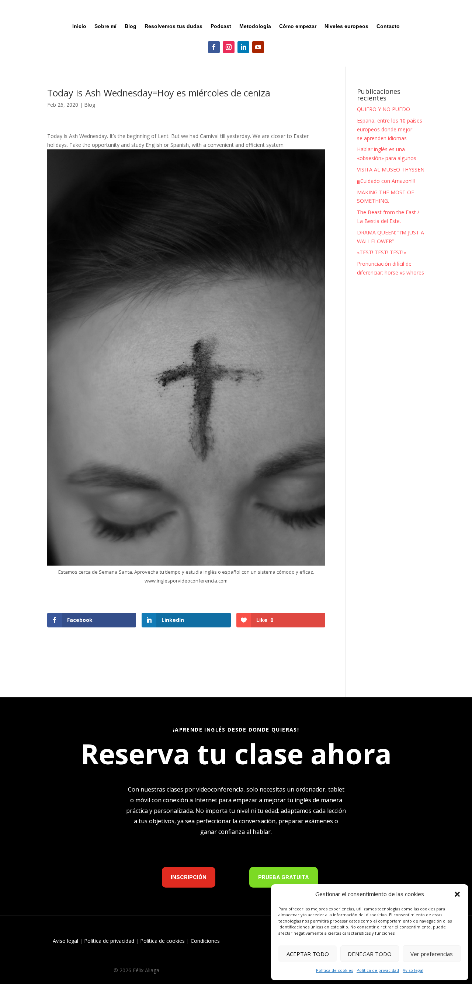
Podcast (221, 26)
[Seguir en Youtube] (258, 47)
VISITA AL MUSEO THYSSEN (390, 169)
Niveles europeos (346, 26)
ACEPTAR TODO (308, 954)
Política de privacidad (378, 970)
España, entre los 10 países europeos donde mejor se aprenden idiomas (389, 129)
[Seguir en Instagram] (229, 47)
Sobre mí (105, 26)
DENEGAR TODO (370, 954)
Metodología (255, 26)
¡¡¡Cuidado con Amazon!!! (386, 180)
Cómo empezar (297, 26)
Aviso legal (413, 970)
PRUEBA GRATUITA (283, 877)
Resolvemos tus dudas (173, 26)
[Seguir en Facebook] (214, 47)
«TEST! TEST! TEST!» (381, 252)
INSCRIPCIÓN (188, 877)
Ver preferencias (431, 954)
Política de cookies (334, 970)
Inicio (79, 26)
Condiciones (205, 940)
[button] (457, 894)
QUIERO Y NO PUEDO (383, 109)
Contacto (388, 26)
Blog (130, 26)
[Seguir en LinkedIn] (243, 47)
